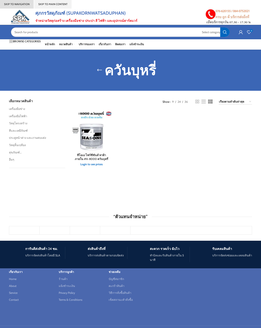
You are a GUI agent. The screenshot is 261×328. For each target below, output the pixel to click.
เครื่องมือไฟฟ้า (18, 116)
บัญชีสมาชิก (116, 279)
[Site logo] (20, 16)
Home (13, 279)
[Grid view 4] (210, 101)
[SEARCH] (225, 32)
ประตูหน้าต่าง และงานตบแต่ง (27, 138)
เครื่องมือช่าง (17, 109)
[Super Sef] (55, 230)
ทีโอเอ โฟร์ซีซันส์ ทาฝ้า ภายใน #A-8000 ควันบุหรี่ (91, 157)
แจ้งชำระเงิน (67, 286)
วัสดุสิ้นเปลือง (17, 145)
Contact (14, 300)
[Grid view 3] (204, 101)
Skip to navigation (17, 4)
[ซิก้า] (24, 230)
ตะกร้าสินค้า (116, 286)
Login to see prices (91, 164)
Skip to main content (52, 4)
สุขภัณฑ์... (15, 152)
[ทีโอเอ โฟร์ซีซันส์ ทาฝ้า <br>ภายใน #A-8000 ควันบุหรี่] (91, 131)
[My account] (241, 32)
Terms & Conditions (70, 300)
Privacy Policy (67, 293)
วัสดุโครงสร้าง (18, 123)
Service (13, 293)
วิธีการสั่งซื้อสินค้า (120, 293)
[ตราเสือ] (115, 230)
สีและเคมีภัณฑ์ (18, 130)
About (13, 286)
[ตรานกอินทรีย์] (85, 230)
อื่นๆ (11, 159)
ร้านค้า (63, 279)
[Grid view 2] (197, 101)
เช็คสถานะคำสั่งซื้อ (121, 300)
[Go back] (99, 70)
